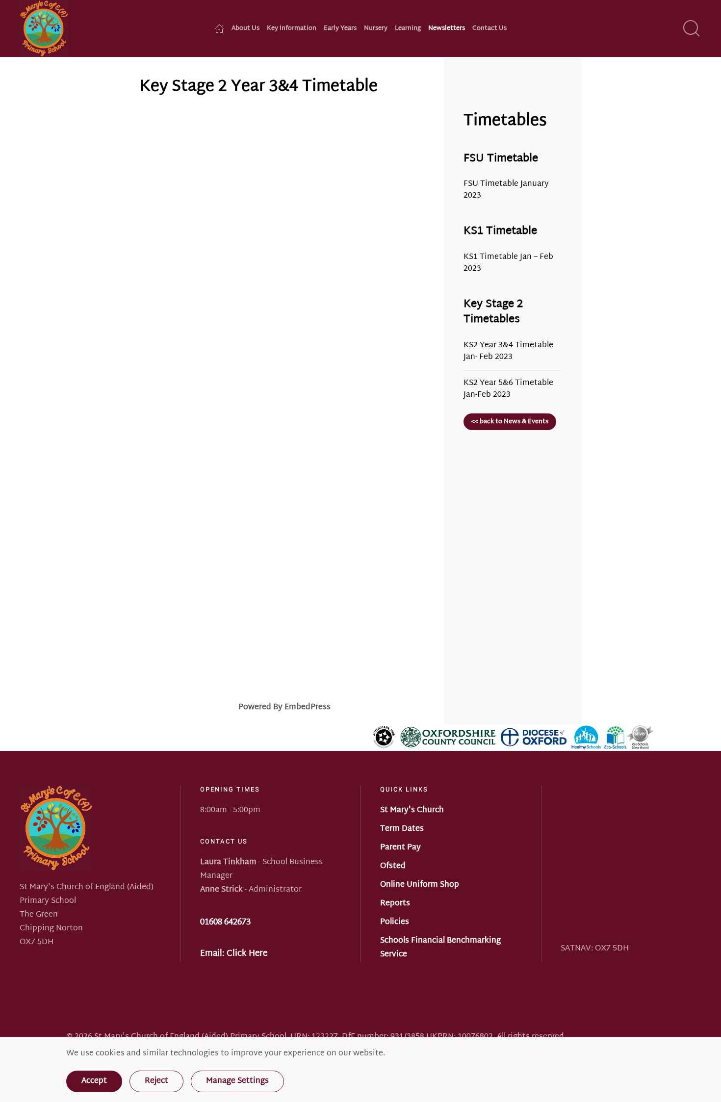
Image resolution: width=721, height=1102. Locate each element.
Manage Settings (237, 1081)
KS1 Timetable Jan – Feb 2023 (508, 263)
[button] (691, 28)
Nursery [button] (375, 28)
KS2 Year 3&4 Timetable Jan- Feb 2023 (508, 351)
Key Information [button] (291, 28)
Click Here (247, 953)
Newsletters (446, 28)
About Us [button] (245, 28)
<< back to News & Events (509, 422)
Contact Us (489, 28)
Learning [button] (408, 28)
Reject (156, 1081)
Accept (94, 1081)
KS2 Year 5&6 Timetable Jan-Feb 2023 (508, 389)
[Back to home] (44, 28)
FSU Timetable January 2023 (506, 190)
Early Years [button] (340, 28)
